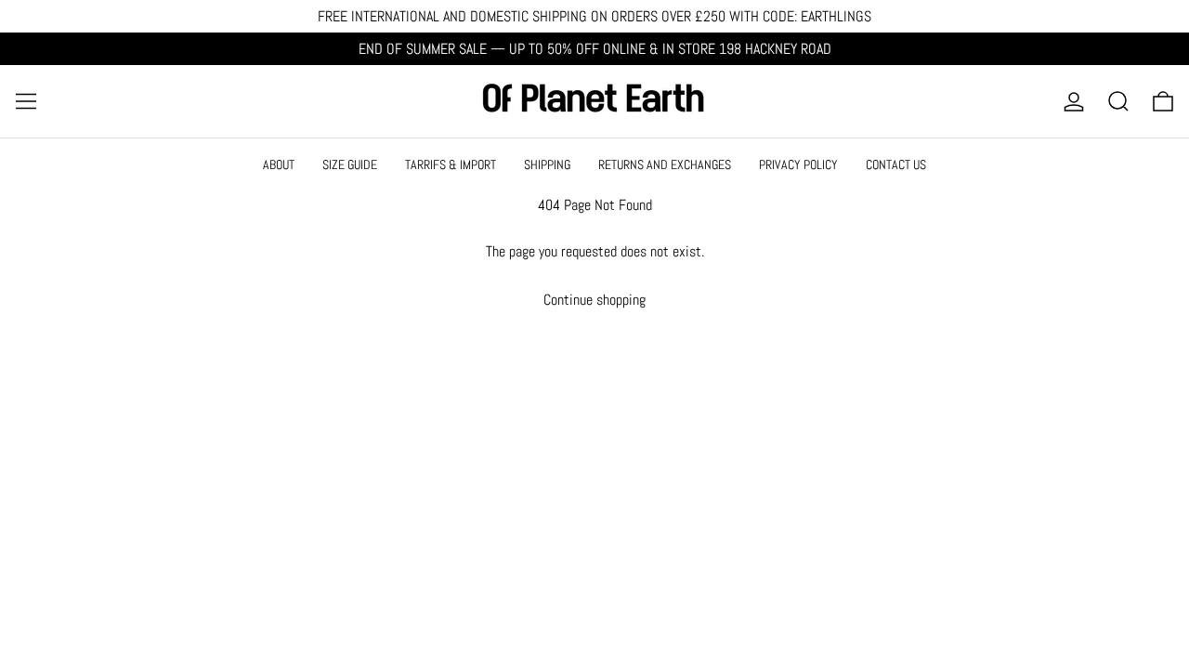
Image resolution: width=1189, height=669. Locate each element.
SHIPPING (547, 165)
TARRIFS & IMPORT (450, 165)
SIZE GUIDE (349, 165)
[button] (1118, 101)
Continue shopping (594, 299)
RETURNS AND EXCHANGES (664, 165)
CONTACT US (896, 165)
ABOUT (278, 165)
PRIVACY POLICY (798, 165)
